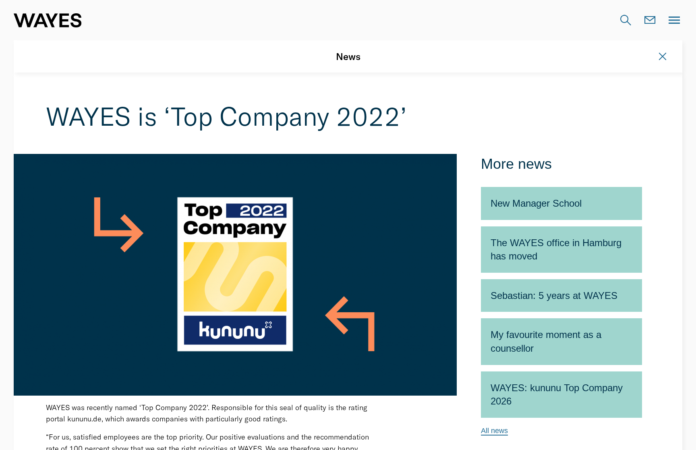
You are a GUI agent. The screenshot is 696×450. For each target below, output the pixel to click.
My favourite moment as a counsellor (546, 341)
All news (494, 431)
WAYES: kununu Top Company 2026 (557, 394)
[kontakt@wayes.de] (650, 20)
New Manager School (536, 203)
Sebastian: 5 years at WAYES (554, 295)
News (348, 56)
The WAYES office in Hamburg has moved (556, 249)
